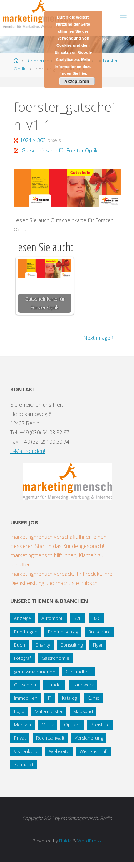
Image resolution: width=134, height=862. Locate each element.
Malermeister (49, 711)
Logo (19, 711)
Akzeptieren (76, 81)
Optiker (72, 724)
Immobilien (26, 698)
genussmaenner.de (34, 671)
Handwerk (83, 684)
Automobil (52, 618)
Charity (42, 645)
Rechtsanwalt (50, 738)
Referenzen (39, 60)
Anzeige (22, 618)
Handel (54, 684)
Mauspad (83, 711)
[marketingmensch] (38, 14)
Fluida (64, 840)
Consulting (71, 645)
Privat (20, 738)
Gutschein (25, 684)
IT (49, 698)
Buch (19, 645)
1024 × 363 (33, 140)
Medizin (22, 724)
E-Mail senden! (27, 451)
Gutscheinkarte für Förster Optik (59, 150)
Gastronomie (55, 658)
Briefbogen (26, 631)
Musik (47, 724)
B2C (96, 618)
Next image (97, 337)
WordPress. (89, 840)
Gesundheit (78, 671)
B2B (78, 618)
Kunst (93, 698)
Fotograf (22, 658)
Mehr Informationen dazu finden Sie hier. (73, 66)
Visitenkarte (26, 751)
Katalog (69, 698)
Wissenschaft (94, 751)
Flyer (98, 645)
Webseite (59, 751)
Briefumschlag (63, 631)
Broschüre (99, 631)
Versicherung (89, 738)
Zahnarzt (23, 764)
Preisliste (100, 724)
